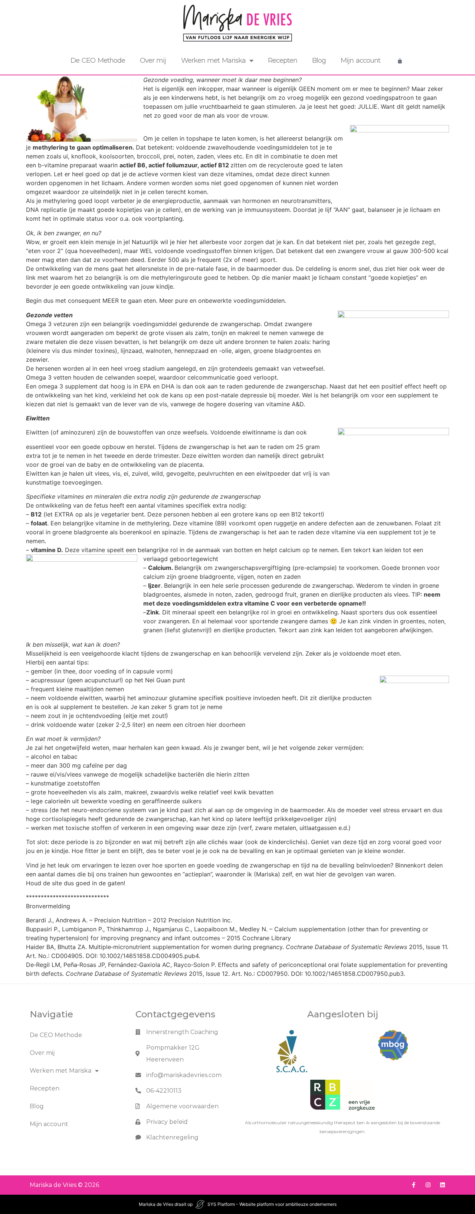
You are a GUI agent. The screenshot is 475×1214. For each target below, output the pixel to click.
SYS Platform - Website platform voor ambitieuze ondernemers (272, 1204)
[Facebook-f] (413, 1185)
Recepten (282, 60)
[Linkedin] (442, 1185)
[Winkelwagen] (400, 60)
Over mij (153, 60)
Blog (319, 60)
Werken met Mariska (213, 60)
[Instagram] (428, 1185)
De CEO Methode (98, 60)
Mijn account (360, 60)
